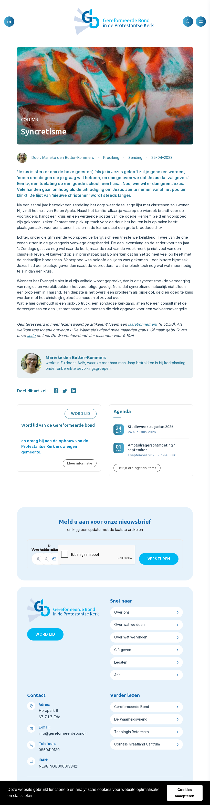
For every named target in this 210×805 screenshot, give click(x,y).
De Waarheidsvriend (130, 719)
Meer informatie (79, 463)
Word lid (80, 413)
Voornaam (34, 549)
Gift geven (122, 650)
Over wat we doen (129, 625)
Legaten (120, 662)
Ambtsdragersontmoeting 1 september (152, 447)
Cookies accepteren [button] (184, 793)
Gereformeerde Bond (131, 707)
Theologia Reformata (131, 732)
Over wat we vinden (130, 637)
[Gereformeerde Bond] (114, 21)
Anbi (117, 675)
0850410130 (49, 750)
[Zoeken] (188, 21)
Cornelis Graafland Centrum (137, 744)
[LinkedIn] (9, 21)
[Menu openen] (201, 21)
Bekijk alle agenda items (137, 468)
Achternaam (42, 549)
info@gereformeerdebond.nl (63, 733)
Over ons (122, 612)
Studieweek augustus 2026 (150, 426)
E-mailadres (51, 547)
